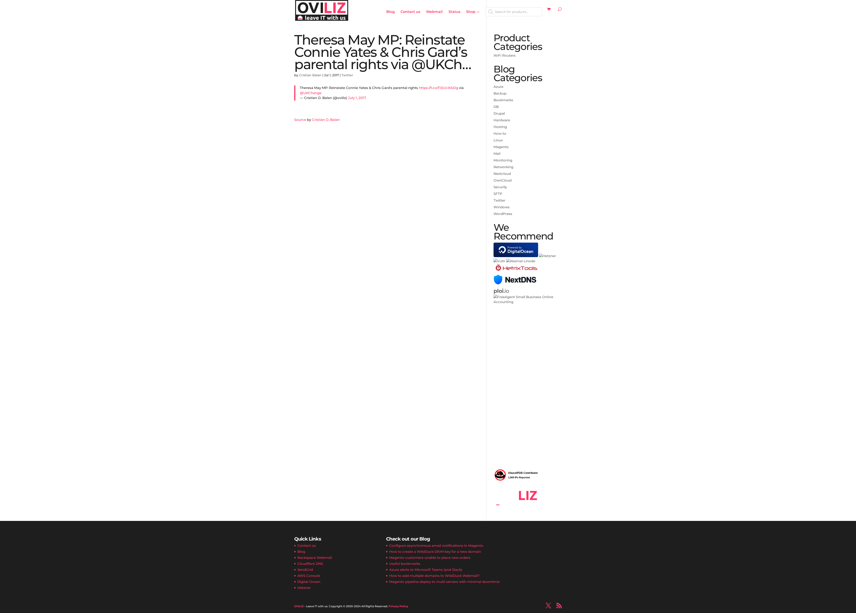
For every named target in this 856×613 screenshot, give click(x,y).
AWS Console (308, 576)
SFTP (498, 194)
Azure (498, 87)
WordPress (503, 214)
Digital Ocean (308, 582)
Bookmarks (503, 100)
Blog (390, 12)
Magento (501, 147)
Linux (498, 140)
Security (500, 187)
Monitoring (503, 160)
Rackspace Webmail (314, 557)
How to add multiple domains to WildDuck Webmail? (434, 576)
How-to (500, 133)
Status (454, 12)
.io (501, 291)
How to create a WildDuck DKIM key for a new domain (435, 551)
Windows (502, 207)
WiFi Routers (505, 55)
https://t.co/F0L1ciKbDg (438, 88)
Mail (497, 153)
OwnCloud (503, 180)
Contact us (410, 12)
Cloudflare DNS (310, 563)
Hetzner (304, 588)
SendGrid (305, 570)
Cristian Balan (310, 75)
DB (496, 107)
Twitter (347, 75)
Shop (470, 12)
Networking (503, 167)
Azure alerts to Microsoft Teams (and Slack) (425, 570)
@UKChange (310, 93)
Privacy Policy (398, 606)
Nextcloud (502, 173)
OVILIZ (299, 606)
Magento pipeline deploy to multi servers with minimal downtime (444, 582)
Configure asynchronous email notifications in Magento (436, 545)
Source (300, 120)
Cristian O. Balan (326, 120)
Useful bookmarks (404, 563)
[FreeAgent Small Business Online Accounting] (528, 302)
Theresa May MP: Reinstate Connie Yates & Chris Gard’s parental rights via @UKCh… (382, 51)
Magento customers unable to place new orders (429, 557)
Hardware (502, 120)
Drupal (499, 113)
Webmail (434, 12)
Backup (500, 93)
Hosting (500, 127)
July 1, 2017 (357, 98)
